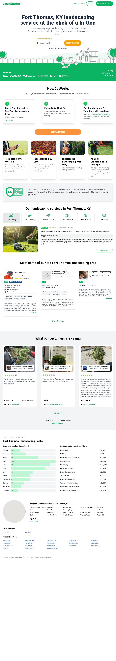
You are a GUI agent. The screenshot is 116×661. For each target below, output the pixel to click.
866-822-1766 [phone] (79, 4)
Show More (58, 413)
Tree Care (28, 532)
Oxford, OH (72, 546)
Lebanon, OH (51, 543)
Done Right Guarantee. (102, 114)
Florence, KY (95, 540)
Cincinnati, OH (51, 540)
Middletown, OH (8, 546)
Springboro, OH (96, 546)
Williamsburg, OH (52, 548)
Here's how (9, 120)
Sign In (90, 3)
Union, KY (6, 548)
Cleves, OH (72, 540)
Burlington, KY (29, 540)
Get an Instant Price (104, 3)
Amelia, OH (6, 540)
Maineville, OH (73, 543)
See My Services (58, 132)
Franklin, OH (6, 543)
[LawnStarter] (12, 3)
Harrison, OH (29, 543)
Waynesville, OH (30, 548)
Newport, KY (51, 546)
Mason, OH (94, 543)
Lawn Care (6, 532)
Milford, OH (28, 546)
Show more (34, 312)
